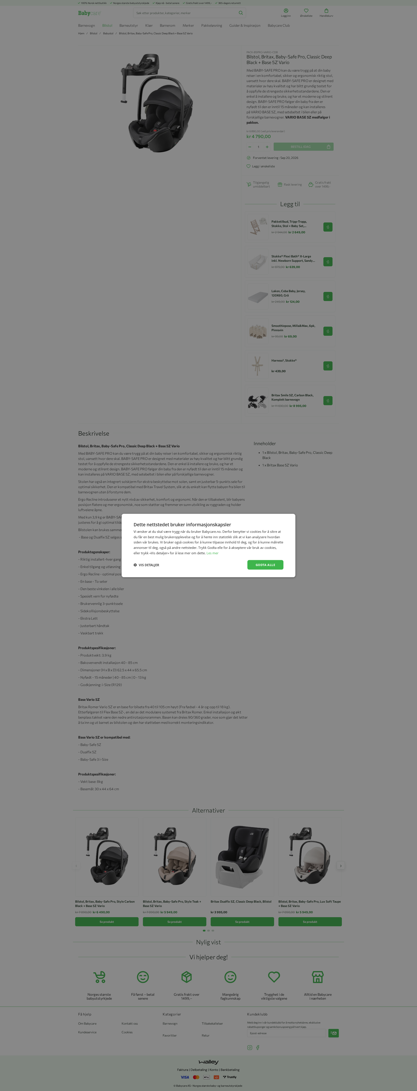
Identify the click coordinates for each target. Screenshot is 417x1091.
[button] (146, 565)
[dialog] (208, 545)
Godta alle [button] (265, 565)
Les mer (212, 553)
